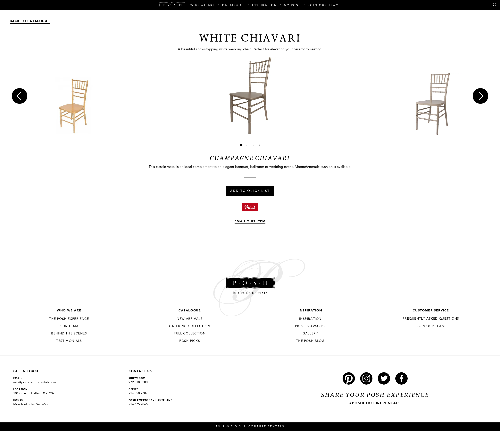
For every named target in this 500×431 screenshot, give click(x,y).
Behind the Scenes (69, 333)
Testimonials (69, 341)
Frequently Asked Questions (431, 318)
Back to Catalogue (30, 21)
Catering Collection (189, 326)
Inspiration (310, 310)
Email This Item (250, 221)
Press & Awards (310, 326)
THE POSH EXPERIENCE (69, 319)
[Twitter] (384, 378)
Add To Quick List (250, 191)
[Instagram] (366, 378)
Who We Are (69, 310)
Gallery (310, 333)
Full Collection (189, 333)
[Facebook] (401, 378)
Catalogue (190, 310)
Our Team (69, 326)
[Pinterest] (349, 378)
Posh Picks (189, 341)
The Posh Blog (310, 341)
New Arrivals (190, 319)
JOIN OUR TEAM (431, 326)
